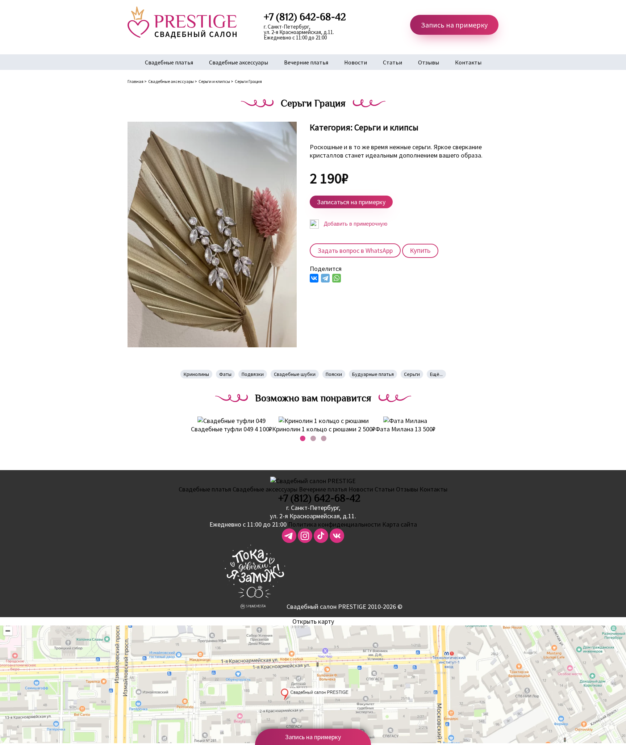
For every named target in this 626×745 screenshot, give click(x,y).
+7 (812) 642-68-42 (319, 498)
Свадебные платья (169, 62)
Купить (420, 250)
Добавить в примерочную (354, 224)
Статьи (392, 62)
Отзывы (428, 62)
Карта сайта (399, 524)
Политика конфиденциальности (334, 524)
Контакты (468, 62)
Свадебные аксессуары (238, 62)
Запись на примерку (454, 24)
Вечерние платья (306, 62)
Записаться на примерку (351, 202)
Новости (355, 62)
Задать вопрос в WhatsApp (355, 250)
